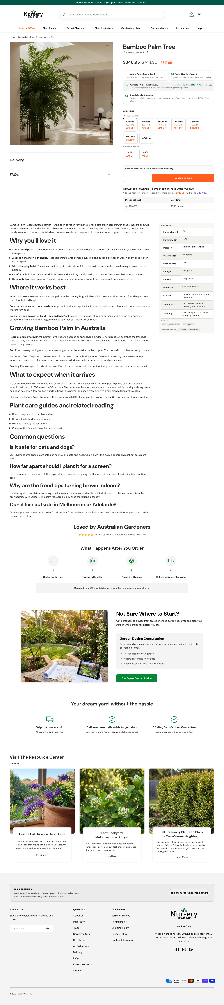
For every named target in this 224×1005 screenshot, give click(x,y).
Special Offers (27, 28)
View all (15, 763)
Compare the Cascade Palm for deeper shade (37, 428)
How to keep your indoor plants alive (32, 414)
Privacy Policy (119, 934)
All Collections (81, 946)
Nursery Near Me (24, 994)
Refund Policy (119, 921)
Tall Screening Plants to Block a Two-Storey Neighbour (181, 834)
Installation (182, 28)
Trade (76, 927)
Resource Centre (82, 964)
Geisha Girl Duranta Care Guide (42, 834)
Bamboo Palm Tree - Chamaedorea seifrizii (36, 37)
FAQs (76, 958)
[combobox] (112, 14)
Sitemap (77, 970)
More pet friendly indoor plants (29, 423)
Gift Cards (79, 940)
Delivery (77, 952)
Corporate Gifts (82, 934)
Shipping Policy (120, 927)
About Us (78, 915)
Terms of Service (121, 915)
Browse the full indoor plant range (31, 419)
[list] (61, 93)
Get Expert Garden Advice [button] (137, 678)
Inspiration (79, 921)
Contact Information (123, 940)
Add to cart (185, 178)
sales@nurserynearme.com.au (189, 892)
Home (12, 37)
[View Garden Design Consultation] (64, 646)
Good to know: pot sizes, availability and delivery (149, 168)
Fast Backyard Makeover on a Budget (112, 835)
